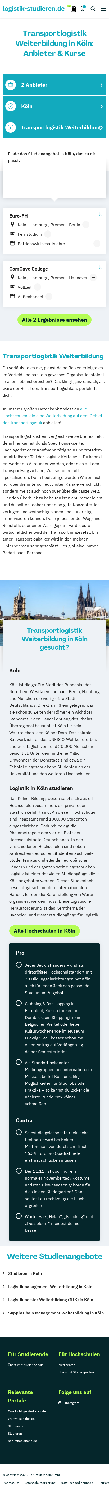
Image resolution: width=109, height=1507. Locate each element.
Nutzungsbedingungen (77, 1483)
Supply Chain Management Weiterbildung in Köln (56, 1312)
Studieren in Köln (25, 1273)
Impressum (11, 1483)
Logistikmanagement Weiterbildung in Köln (50, 1286)
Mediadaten (66, 1365)
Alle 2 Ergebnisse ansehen (54, 319)
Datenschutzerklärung (40, 1483)
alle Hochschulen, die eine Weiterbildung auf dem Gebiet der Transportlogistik (52, 415)
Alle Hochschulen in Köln (44, 930)
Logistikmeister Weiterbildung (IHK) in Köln (50, 1299)
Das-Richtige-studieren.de (27, 1411)
